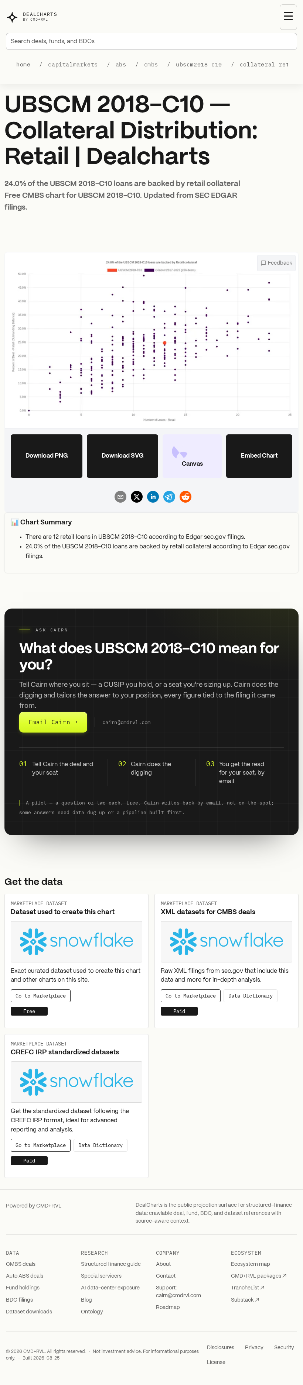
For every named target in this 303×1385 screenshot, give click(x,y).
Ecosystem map (250, 1264)
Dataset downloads (29, 1312)
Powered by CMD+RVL (33, 1206)
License (216, 1362)
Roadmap (168, 1307)
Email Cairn (53, 722)
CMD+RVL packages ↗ (258, 1276)
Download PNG (46, 456)
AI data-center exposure (110, 1288)
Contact (166, 1276)
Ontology (92, 1312)
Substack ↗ (245, 1300)
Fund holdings (23, 1288)
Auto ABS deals (24, 1276)
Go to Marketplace (41, 995)
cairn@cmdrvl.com (126, 722)
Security (284, 1347)
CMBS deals (20, 1264)
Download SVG (123, 456)
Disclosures (220, 1347)
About (163, 1264)
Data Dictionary (250, 995)
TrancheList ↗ (247, 1288)
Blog (86, 1300)
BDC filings (19, 1300)
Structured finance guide (111, 1264)
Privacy (254, 1347)
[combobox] (151, 41)
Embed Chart (259, 456)
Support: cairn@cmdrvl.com (178, 1291)
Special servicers (101, 1276)
